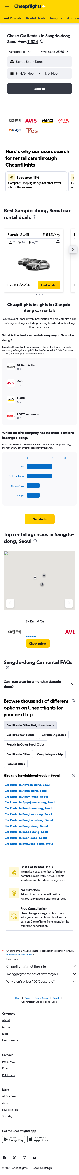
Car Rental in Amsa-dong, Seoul (26, 790)
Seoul (56, 997)
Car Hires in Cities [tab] (18, 754)
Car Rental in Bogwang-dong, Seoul (29, 843)
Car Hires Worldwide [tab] (21, 735)
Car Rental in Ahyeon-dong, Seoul (27, 784)
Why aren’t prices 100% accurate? (30, 981)
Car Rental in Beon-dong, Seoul (26, 837)
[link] (40, 519)
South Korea (41, 997)
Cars (17, 997)
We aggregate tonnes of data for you (32, 974)
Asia (27, 997)
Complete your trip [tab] (50, 754)
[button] (7, 6)
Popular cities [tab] (16, 763)
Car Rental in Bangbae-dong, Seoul (28, 808)
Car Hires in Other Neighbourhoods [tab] (30, 725)
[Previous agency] (10, 603)
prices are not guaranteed (19, 954)
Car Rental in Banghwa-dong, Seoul (29, 820)
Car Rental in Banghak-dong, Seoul (28, 814)
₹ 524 (32, 41)
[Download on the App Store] (38, 1139)
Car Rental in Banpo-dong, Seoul (27, 832)
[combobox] (20, 52)
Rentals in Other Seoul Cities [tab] (25, 744)
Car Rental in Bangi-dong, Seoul (26, 826)
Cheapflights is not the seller (26, 966)
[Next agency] (69, 603)
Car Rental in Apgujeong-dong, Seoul (30, 802)
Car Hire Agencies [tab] (54, 735)
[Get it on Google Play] (13, 1139)
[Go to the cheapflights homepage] (30, 6)
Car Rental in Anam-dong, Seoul (26, 796)
